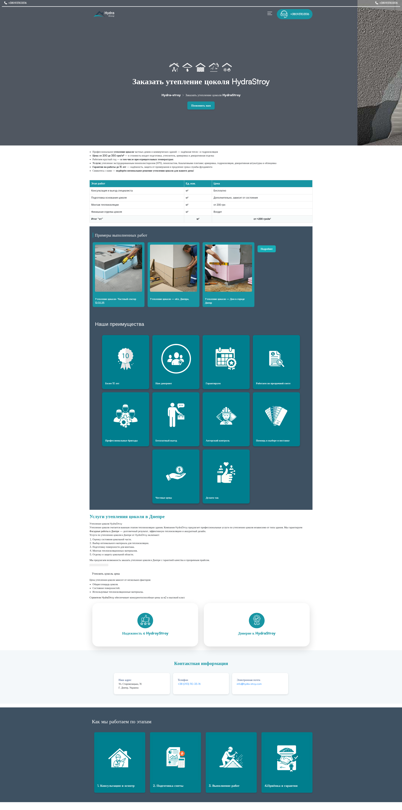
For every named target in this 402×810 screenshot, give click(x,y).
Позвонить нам (201, 105)
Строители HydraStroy (102, 597)
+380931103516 (17, 2)
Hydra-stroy (171, 95)
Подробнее (267, 248)
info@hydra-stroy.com (249, 683)
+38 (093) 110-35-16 (189, 683)
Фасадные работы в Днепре (104, 531)
